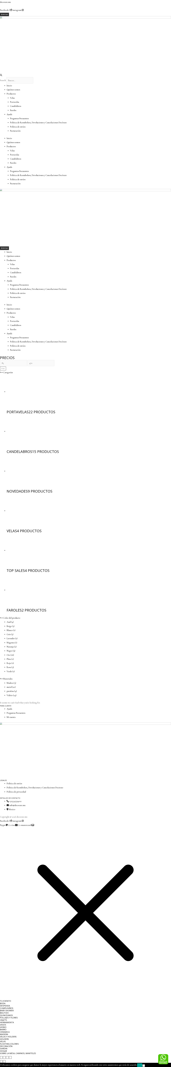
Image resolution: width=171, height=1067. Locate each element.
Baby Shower (7, 1010)
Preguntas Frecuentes (19, 118)
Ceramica (5, 1032)
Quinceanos (6, 1015)
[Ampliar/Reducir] (1, 1057)
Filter (3, 368)
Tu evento (5, 1001)
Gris (10, 634)
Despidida (5, 1005)
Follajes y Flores (9, 1017)
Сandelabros (15, 106)
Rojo (10, 663)
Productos (11, 93)
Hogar (3, 1051)
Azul (10, 622)
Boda (2, 1003)
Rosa (10, 667)
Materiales (7, 678)
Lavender (12, 638)
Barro (3, 1029)
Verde (11, 671)
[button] (85, 75)
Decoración (6, 1046)
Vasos (3, 1024)
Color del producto (11, 618)
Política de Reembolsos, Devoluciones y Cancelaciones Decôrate (38, 122)
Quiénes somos (13, 89)
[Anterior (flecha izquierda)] (1, 1061)
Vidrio (11, 695)
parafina (12, 691)
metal (11, 687)
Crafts (3, 1020)
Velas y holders (8, 1036)
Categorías (8, 372)
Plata (10, 659)
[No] (143, 1065)
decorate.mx (5, 2)
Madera (11, 683)
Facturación (15, 130)
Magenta (12, 642)
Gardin (3, 1048)
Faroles (13, 110)
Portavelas (14, 102)
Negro (11, 650)
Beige (10, 626)
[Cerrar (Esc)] (10, 1057)
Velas (12, 98)
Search (3, 80)
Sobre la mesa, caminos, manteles (18, 1053)
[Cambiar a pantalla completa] (4, 1057)
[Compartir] (7, 1057)
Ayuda (9, 114)
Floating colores (9, 1044)
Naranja (12, 646)
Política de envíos (17, 126)
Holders (4, 1039)
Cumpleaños (6, 1008)
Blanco (11, 630)
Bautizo (4, 1012)
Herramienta (7, 1022)
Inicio (9, 85)
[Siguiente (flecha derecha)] (4, 1061)
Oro (10, 655)
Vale (139, 1065)
